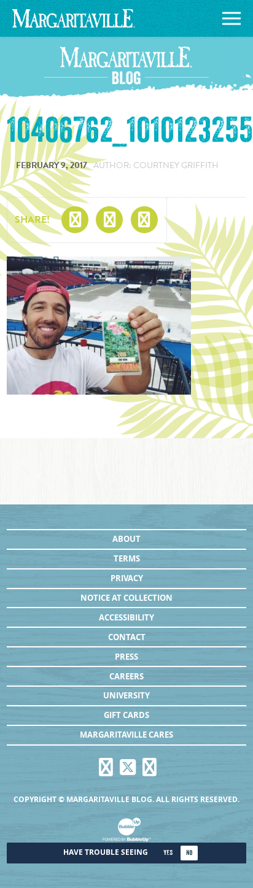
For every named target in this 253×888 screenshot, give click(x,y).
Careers (126, 676)
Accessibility (126, 617)
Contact (127, 637)
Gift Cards (126, 714)
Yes (168, 852)
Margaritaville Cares (126, 734)
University (126, 695)
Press (126, 656)
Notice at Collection (126, 597)
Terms (127, 558)
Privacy (127, 578)
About (126, 538)
